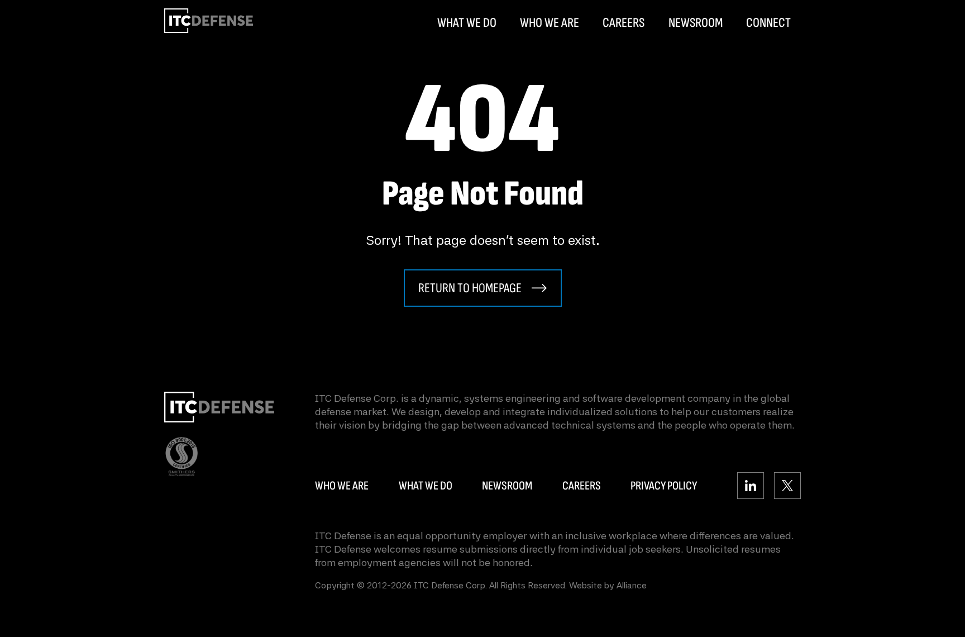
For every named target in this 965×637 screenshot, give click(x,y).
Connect (768, 23)
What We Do (466, 23)
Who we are (342, 485)
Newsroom (695, 23)
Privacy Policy (663, 485)
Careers (623, 23)
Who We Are (549, 23)
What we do (425, 485)
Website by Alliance (608, 585)
